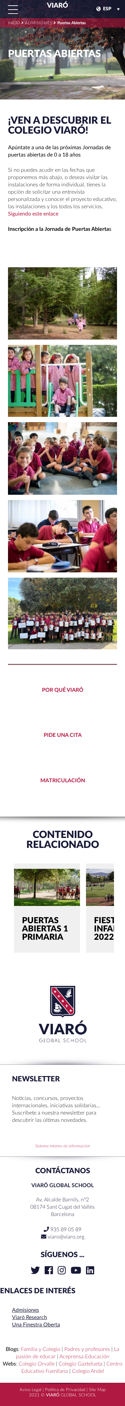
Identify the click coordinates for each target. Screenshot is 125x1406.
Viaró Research (29, 1317)
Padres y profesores (87, 1349)
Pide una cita (63, 735)
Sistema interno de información (62, 1146)
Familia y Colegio (40, 1349)
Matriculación (62, 780)
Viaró (57, 5)
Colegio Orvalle (37, 1364)
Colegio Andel (88, 1371)
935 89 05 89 (65, 1229)
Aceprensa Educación (84, 1356)
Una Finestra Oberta (36, 1324)
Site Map (97, 1390)
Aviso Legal (30, 1390)
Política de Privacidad (65, 1390)
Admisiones (25, 1310)
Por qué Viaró (62, 690)
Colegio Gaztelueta (80, 1364)
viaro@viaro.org (66, 1237)
